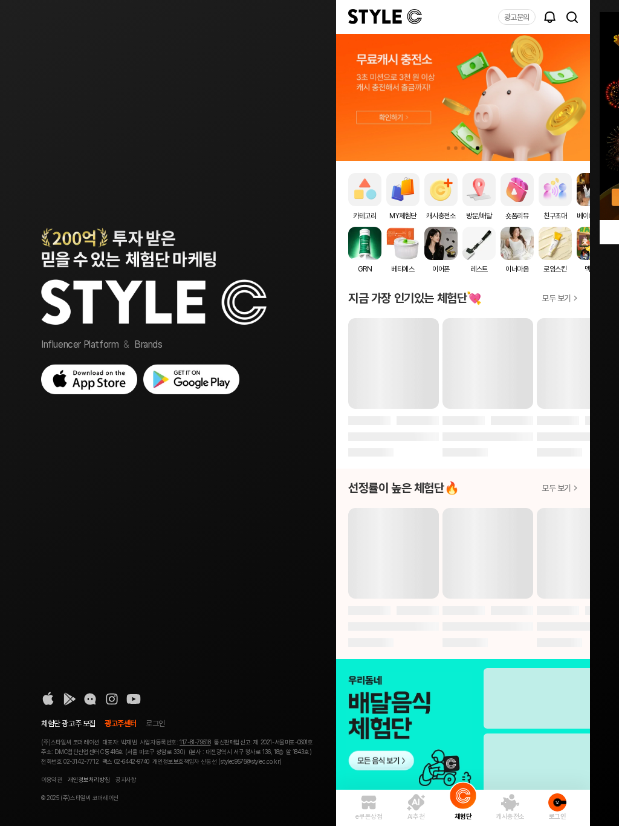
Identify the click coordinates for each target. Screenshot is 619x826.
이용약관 (51, 779)
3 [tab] (463, 148)
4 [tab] (470, 148)
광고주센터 (121, 723)
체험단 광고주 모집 (68, 723)
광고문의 (517, 17)
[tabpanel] (463, 97)
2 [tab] (455, 148)
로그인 (155, 723)
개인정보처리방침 (88, 779)
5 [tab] (477, 148)
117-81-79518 (195, 742)
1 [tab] (448, 148)
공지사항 (125, 779)
